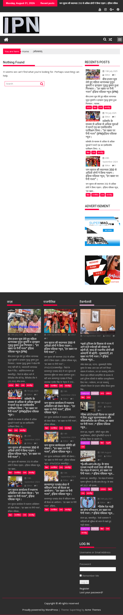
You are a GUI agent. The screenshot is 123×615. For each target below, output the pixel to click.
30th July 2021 (106, 498)
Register (84, 588)
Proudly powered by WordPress (40, 609)
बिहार (95, 107)
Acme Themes (93, 609)
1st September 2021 (92, 335)
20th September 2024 (56, 334)
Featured (85, 393)
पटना (102, 393)
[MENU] (119, 39)
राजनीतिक (95, 195)
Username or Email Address (95, 552)
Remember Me (90, 575)
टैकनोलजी (95, 393)
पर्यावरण (108, 393)
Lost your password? (91, 592)
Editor (107, 75)
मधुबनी (108, 443)
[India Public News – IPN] (6, 39)
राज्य (100, 107)
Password (85, 564)
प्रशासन (103, 489)
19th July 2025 (111, 71)
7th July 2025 (110, 113)
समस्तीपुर (107, 107)
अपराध (89, 107)
